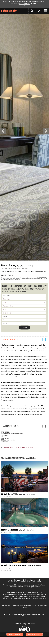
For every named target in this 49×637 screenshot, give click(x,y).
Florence (9, 268)
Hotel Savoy (8, 265)
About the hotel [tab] (11, 339)
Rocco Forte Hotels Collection (34, 271)
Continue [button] (25, 6)
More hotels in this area (20, 268)
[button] (38, 11)
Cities (3, 268)
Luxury (29, 266)
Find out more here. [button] (29, 3)
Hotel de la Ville (9, 494)
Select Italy (9, 10)
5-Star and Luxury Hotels (11, 271)
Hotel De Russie (9, 529)
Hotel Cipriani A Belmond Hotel (17, 565)
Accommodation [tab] (11, 426)
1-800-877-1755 (42, 278)
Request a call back (34, 634)
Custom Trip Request (14, 634)
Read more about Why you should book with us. (24, 615)
